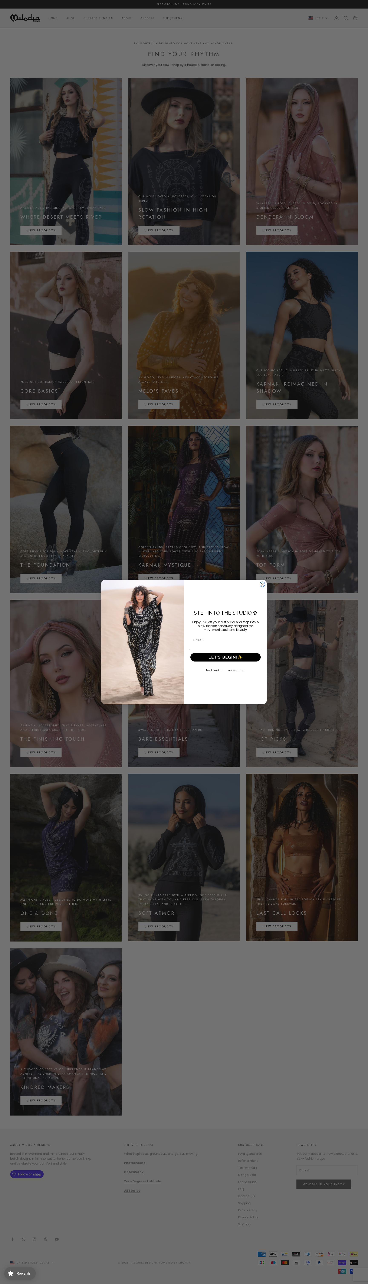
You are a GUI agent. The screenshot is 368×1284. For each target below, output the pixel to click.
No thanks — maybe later (225, 670)
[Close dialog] (262, 584)
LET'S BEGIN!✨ (225, 657)
